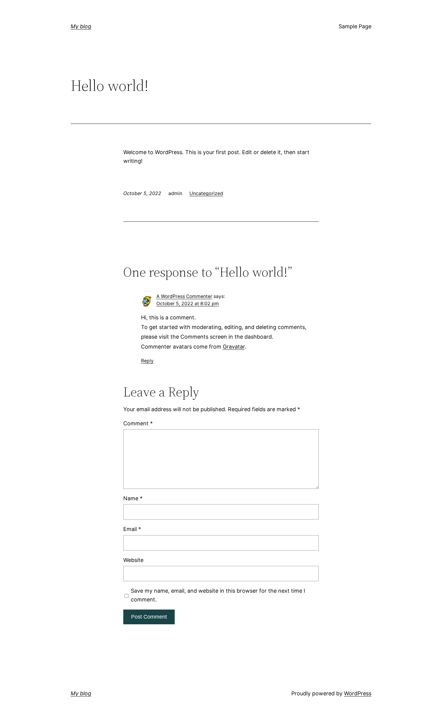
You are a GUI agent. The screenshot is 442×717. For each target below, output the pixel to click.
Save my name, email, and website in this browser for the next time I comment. (218, 595)
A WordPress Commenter (184, 296)
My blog (81, 26)
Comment (138, 423)
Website (133, 560)
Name (133, 498)
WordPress (357, 693)
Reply (147, 361)
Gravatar (234, 346)
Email (132, 529)
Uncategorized (206, 193)
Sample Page (355, 26)
